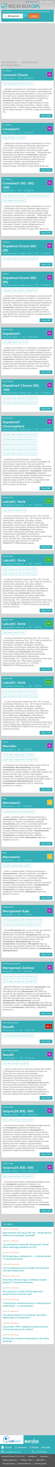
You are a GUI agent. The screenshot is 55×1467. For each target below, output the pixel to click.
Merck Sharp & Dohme (11, 1023)
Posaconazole (9, 1030)
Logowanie (48, 2)
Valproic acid (8, 78)
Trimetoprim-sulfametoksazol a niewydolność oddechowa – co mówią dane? (27, 1304)
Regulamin (44, 1456)
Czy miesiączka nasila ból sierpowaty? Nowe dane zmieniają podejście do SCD (26, 1245)
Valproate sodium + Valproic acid (17, 253)
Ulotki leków (40, 1460)
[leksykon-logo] (32, 1441)
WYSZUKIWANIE (10, 65)
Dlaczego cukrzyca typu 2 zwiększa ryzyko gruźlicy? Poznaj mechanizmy (25, 1281)
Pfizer (5, 799)
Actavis (5, 742)
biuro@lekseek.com (12, 1452)
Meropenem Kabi (16, 911)
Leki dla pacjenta (40, 1464)
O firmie (34, 1447)
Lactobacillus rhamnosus (13, 505)
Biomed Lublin (8, 498)
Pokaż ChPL (46, 116)
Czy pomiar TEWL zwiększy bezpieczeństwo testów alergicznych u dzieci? (25, 1328)
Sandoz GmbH (8, 1107)
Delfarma (6, 242)
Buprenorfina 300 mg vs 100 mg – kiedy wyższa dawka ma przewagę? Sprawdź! (27, 1234)
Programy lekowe (8, 1464)
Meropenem (8, 749)
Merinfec (9, 746)
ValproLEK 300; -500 (18, 1111)
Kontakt (46, 1447)
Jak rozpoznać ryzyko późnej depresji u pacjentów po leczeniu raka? (23, 1292)
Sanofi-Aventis (8, 330)
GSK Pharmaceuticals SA (11, 964)
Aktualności (15, 1229)
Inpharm (6, 274)
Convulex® (11, 129)
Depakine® (11, 333)
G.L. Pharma (7, 71)
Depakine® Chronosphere (13, 424)
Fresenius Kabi (8, 907)
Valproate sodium (10, 337)
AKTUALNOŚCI (9, 62)
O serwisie (20, 1447)
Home (8, 1447)
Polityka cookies (26, 1460)
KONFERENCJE (30, 62)
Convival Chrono (15, 75)
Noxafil (8, 1027)
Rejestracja (33, 2)
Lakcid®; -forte (14, 501)
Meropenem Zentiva (18, 968)
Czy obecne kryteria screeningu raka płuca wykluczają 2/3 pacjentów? (25, 1316)
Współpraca (32, 1456)
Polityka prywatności (9, 1460)
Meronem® (11, 803)
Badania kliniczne (24, 1464)
